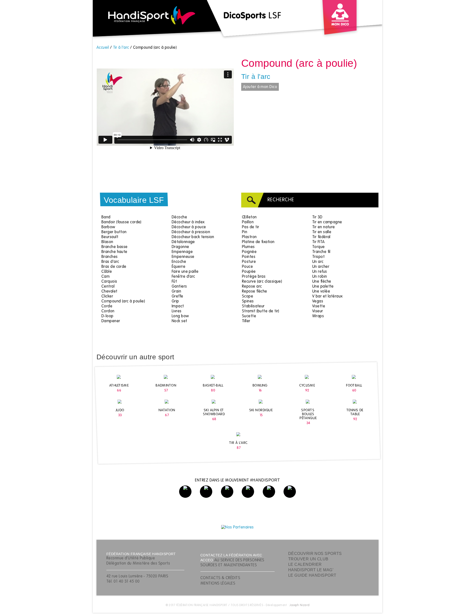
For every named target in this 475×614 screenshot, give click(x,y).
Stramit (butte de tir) (260, 311)
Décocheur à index (188, 222)
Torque (318, 247)
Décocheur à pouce (189, 227)
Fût (174, 282)
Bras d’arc (110, 262)
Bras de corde (113, 267)
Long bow (180, 316)
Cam (105, 277)
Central (108, 287)
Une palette (323, 287)
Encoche (179, 262)
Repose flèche (254, 292)
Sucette (249, 316)
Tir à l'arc (255, 76)
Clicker (107, 296)
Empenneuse (183, 257)
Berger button (114, 232)
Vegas (317, 301)
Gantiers (179, 287)
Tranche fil (321, 252)
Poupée (249, 272)
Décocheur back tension (193, 237)
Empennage (182, 252)
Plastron (249, 237)
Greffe (177, 296)
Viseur (317, 311)
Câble (106, 272)
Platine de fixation (258, 242)
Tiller (246, 321)
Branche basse (114, 247)
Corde (106, 306)
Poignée (249, 252)
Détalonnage (183, 242)
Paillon (248, 222)
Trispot (318, 257)
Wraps (318, 316)
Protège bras (253, 277)
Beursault (109, 237)
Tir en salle (321, 232)
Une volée (321, 292)
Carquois (109, 282)
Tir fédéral (321, 237)
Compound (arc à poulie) (123, 301)
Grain (176, 292)
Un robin (319, 277)
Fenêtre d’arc (183, 277)
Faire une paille (185, 272)
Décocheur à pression (191, 232)
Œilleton (249, 217)
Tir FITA (318, 242)
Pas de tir (250, 227)
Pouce (247, 267)
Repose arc (252, 287)
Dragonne (180, 247)
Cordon (108, 311)
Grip (175, 301)
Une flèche (321, 282)
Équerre (178, 267)
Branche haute (114, 252)
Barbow (108, 227)
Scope (247, 296)
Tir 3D (317, 217)
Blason (107, 242)
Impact (178, 306)
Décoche (179, 217)
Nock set (179, 321)
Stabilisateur (253, 306)
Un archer (320, 267)
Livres (177, 311)
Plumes (248, 247)
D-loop (107, 316)
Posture (249, 262)
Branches (109, 257)
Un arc (318, 262)
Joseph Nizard (299, 605)
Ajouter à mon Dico (260, 87)
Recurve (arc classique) (262, 282)
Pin (244, 232)
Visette (318, 306)
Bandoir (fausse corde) (121, 222)
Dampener (110, 321)
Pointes (248, 257)
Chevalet (109, 292)
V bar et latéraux (327, 296)
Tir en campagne (327, 222)
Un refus (319, 272)
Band (106, 217)
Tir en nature (323, 227)
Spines (248, 301)
